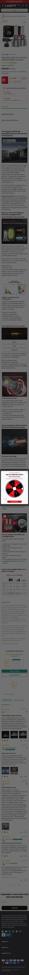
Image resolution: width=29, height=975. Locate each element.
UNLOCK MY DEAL (14, 501)
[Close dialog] (27, 472)
